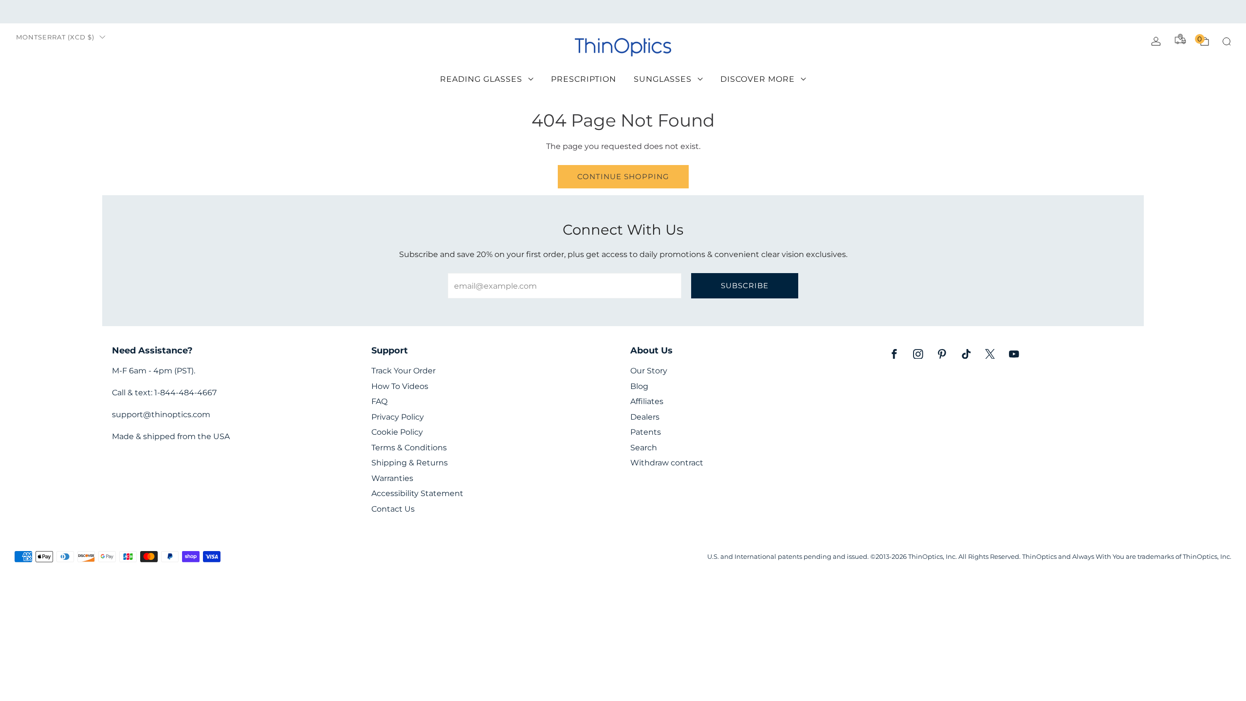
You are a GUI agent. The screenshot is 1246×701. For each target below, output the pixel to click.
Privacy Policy (397, 417)
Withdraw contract (666, 462)
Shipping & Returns (409, 462)
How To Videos (399, 386)
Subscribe (745, 285)
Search (643, 447)
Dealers (645, 417)
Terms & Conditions (409, 447)
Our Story (648, 370)
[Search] (1226, 41)
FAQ (379, 401)
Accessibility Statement (417, 493)
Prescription (583, 79)
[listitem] (623, 11)
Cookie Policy (397, 432)
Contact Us (393, 509)
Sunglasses (663, 79)
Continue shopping (623, 176)
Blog (639, 386)
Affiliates (646, 401)
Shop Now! (698, 11)
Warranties (392, 478)
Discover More (757, 79)
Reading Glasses (481, 79)
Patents (645, 432)
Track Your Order (403, 370)
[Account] (1156, 41)
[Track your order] (1180, 39)
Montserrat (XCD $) (55, 37)
